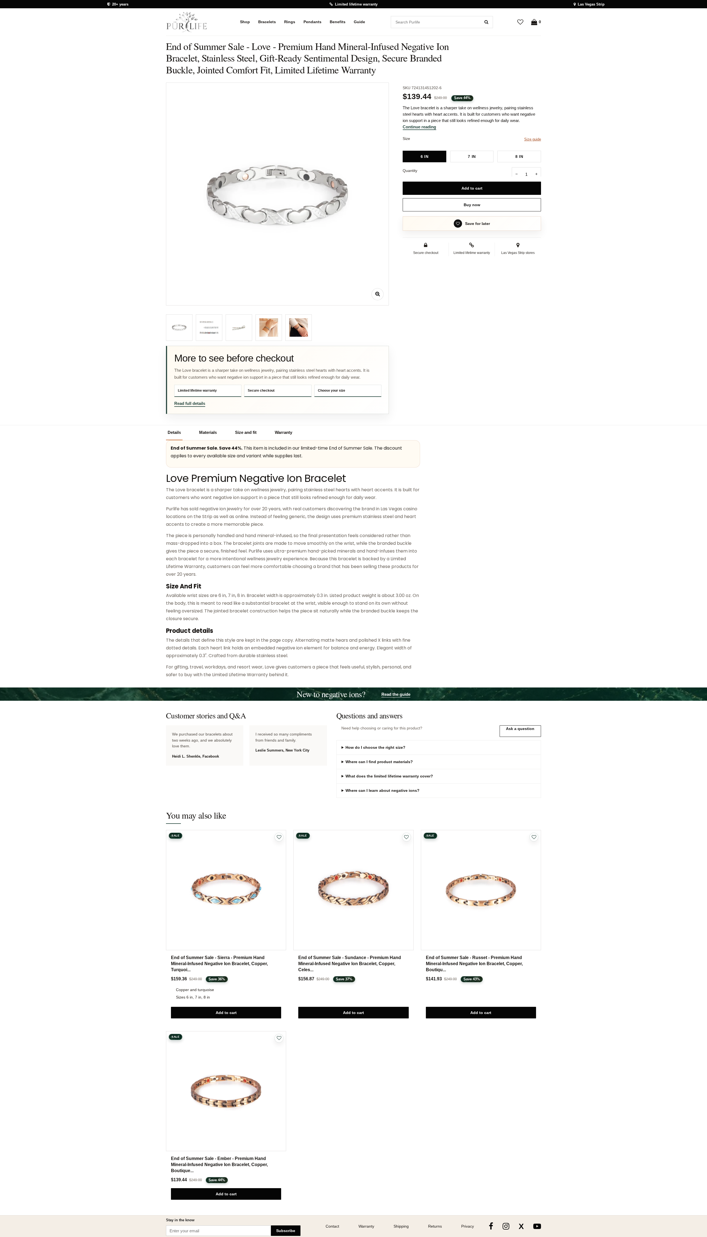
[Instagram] (506, 1226)
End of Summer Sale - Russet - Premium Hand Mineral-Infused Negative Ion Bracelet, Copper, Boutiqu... (474, 963)
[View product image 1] (179, 327)
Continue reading (419, 126)
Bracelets (267, 22)
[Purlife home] (190, 22)
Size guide (532, 139)
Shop (245, 22)
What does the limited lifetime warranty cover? (389, 776)
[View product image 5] (298, 327)
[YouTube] (537, 1226)
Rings (289, 22)
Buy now (472, 205)
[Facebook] (491, 1226)
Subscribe (285, 1230)
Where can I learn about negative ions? (382, 790)
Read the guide (395, 694)
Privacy (467, 1226)
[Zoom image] (377, 294)
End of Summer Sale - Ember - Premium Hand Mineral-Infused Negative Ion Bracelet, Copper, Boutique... (219, 1164)
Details (174, 432)
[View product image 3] (239, 327)
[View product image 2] (209, 327)
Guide (359, 22)
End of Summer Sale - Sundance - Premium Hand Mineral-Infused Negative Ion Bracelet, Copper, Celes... (349, 963)
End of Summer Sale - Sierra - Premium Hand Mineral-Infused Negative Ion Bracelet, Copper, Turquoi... (219, 963)
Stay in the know (180, 1220)
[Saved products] (520, 22)
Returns (435, 1226)
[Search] (486, 22)
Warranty (283, 432)
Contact (332, 1226)
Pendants (312, 22)
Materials (208, 432)
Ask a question (520, 728)
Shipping (401, 1226)
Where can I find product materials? (379, 762)
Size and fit (246, 432)
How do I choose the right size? (375, 747)
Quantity (410, 170)
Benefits (337, 22)
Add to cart (471, 188)
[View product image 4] (268, 327)
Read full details (189, 403)
